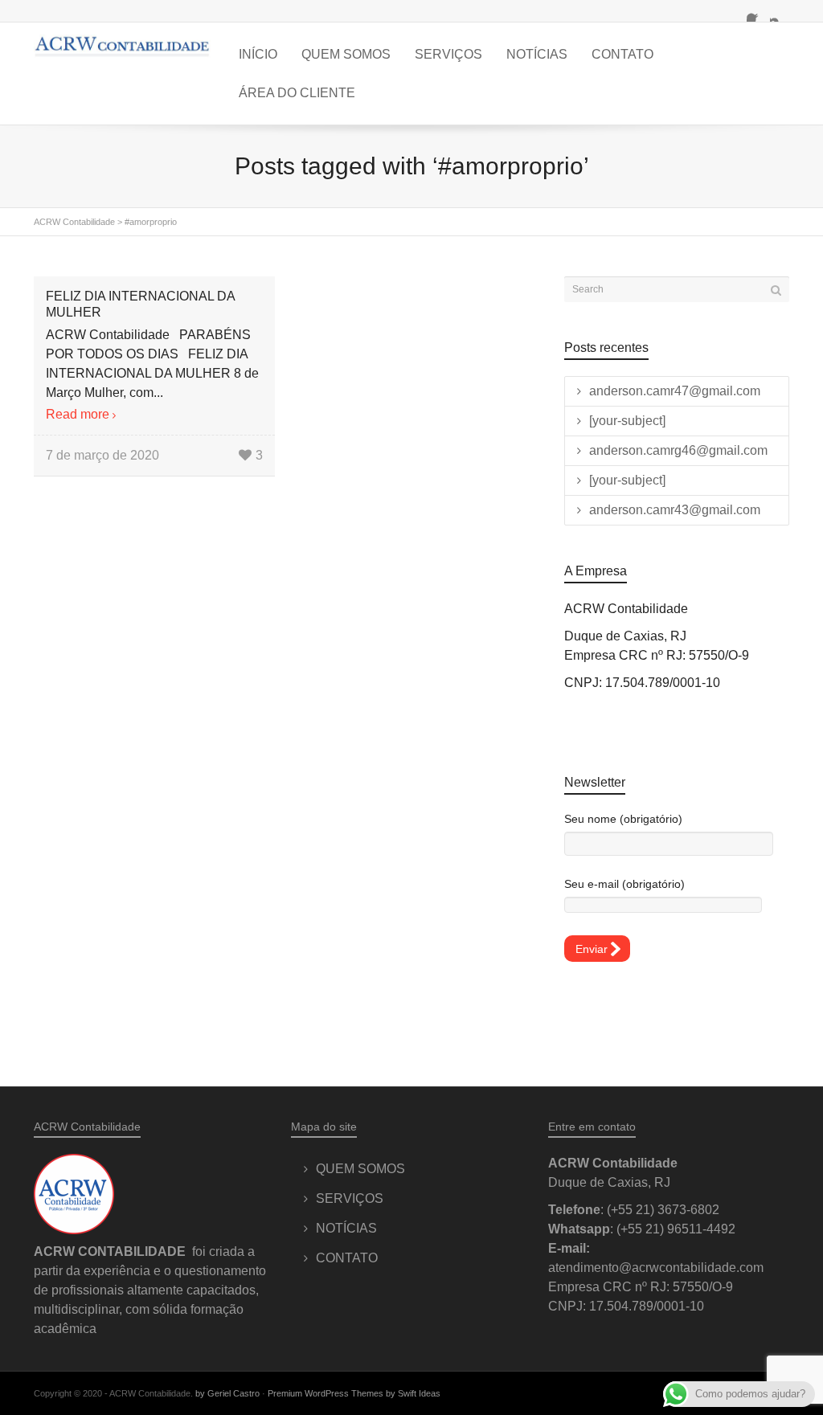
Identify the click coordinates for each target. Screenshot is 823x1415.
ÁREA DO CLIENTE (297, 93)
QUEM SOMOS (346, 54)
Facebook (756, 12)
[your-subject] (627, 420)
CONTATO (622, 54)
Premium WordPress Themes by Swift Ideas (354, 1393)
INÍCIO (258, 54)
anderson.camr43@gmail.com (674, 510)
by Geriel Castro (227, 1393)
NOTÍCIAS (536, 54)
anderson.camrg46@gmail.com (678, 450)
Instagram (779, 12)
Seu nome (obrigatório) (623, 818)
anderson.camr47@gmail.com (674, 391)
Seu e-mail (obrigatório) (624, 883)
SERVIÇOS (448, 54)
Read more (77, 414)
